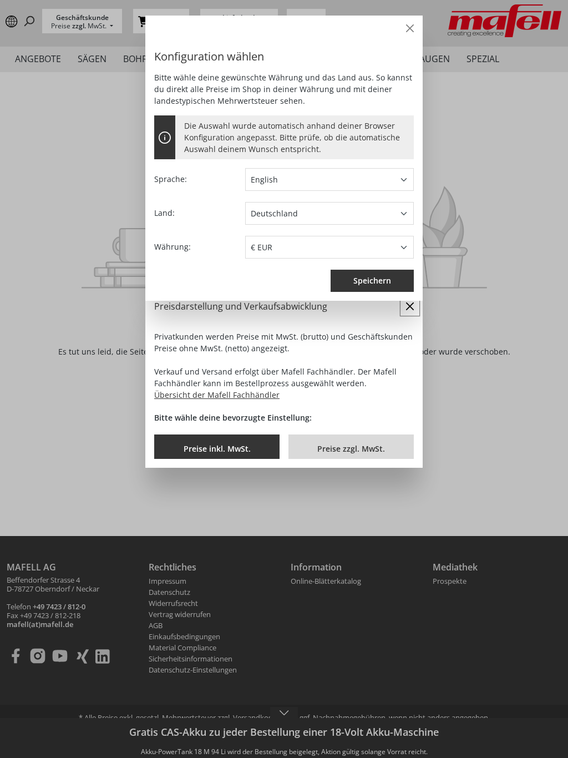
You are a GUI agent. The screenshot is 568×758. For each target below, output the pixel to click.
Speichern (372, 280)
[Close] (410, 28)
